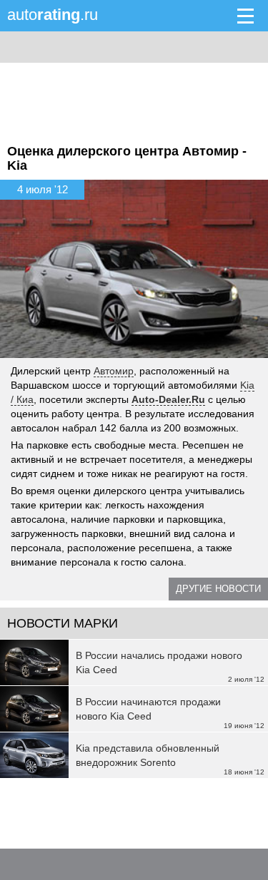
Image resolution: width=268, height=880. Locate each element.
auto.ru (52, 15)
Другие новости (218, 588)
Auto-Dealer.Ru (168, 399)
